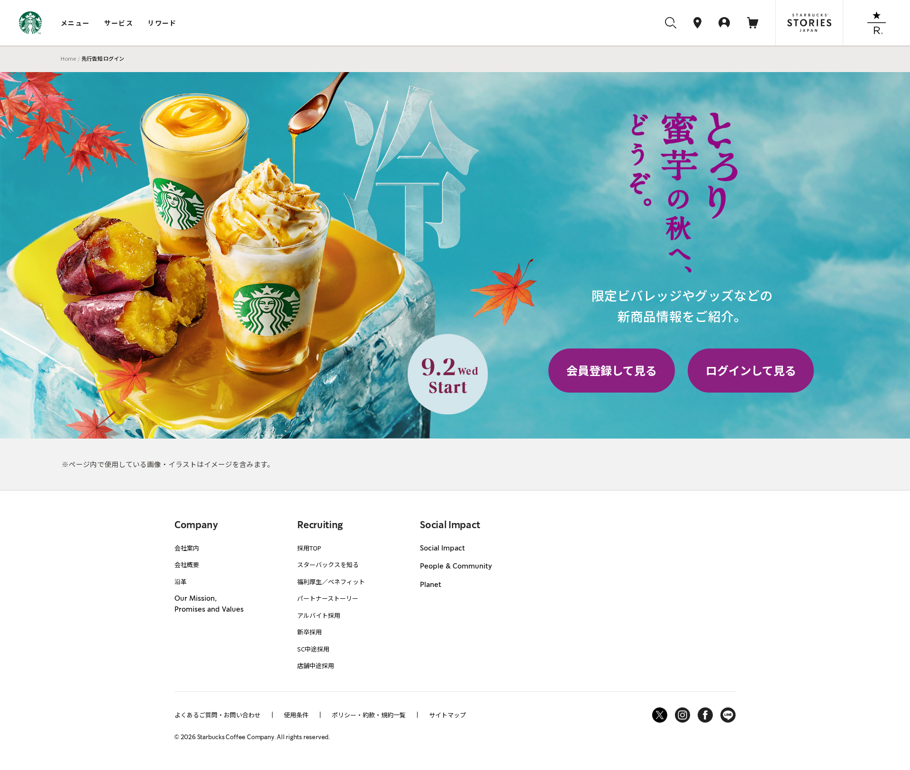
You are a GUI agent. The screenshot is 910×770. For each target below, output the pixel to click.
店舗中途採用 (315, 665)
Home (68, 58)
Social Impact (442, 548)
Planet (430, 585)
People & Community (456, 566)
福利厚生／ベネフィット (331, 581)
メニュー (75, 23)
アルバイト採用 (318, 615)
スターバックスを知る (328, 564)
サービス (119, 23)
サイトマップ (447, 714)
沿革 (180, 581)
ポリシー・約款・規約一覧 (369, 714)
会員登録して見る (611, 370)
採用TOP (309, 547)
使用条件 (296, 714)
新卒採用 (309, 631)
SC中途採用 (313, 648)
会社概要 (186, 564)
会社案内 (186, 547)
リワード (162, 23)
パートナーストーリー (327, 598)
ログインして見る (751, 370)
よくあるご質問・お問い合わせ (217, 714)
